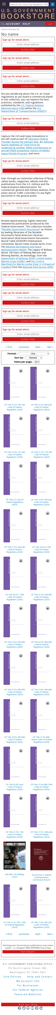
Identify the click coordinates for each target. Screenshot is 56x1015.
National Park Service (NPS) (38, 267)
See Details (28, 951)
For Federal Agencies (28, 989)
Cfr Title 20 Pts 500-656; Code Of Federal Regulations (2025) (14, 739)
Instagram (28, 1008)
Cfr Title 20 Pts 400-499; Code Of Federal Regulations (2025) (41, 644)
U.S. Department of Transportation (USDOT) (23, 110)
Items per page (23, 361)
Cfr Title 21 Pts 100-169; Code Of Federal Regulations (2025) (14, 407)
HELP (26, 23)
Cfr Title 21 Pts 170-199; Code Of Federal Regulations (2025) (41, 454)
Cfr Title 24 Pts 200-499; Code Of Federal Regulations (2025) (14, 644)
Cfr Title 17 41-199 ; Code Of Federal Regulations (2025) (15, 924)
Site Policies (12, 976)
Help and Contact (39, 976)
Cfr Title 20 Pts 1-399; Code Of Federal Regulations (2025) (14, 597)
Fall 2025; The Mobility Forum (14, 875)
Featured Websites (28, 994)
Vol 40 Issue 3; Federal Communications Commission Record (41, 877)
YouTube (32, 1008)
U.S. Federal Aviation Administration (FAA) (22, 107)
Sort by (19, 357)
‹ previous (23, 346)
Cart (50, 23)
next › (38, 346)
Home (4, 29)
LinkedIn (41, 1008)
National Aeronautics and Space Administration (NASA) (21, 248)
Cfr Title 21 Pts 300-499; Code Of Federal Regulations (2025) (41, 597)
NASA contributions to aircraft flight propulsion (26, 149)
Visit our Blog (28, 1004)
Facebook (19, 1008)
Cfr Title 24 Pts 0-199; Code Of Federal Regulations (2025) (41, 549)
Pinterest (36, 1008)
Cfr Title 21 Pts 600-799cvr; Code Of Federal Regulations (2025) (41, 739)
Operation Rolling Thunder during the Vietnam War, (24, 140)
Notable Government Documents (20, 229)
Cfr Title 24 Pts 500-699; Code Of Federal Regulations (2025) (41, 692)
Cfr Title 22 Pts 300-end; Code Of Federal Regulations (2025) (41, 407)
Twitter (24, 1008)
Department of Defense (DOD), (18, 258)
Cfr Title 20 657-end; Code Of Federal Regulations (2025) (14, 787)
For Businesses (28, 985)
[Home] (28, 17)
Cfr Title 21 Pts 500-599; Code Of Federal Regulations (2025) (14, 692)
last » (50, 346)
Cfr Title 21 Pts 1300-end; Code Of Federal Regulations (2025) (41, 834)
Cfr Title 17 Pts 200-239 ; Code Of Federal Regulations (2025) (41, 924)
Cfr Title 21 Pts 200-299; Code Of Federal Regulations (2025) (14, 549)
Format (12, 353)
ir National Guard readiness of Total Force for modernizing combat (27, 144)
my (10, 23)
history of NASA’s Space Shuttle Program (25, 152)
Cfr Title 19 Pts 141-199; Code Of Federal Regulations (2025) (14, 454)
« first (9, 346)
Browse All (14, 29)
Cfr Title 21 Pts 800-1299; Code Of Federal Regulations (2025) (41, 787)
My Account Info (28, 981)
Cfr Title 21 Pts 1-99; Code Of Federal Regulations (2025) (14, 834)
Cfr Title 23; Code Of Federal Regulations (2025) (14, 502)
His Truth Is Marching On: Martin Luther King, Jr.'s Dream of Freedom (28, 264)
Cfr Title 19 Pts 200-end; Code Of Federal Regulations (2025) (41, 502)
